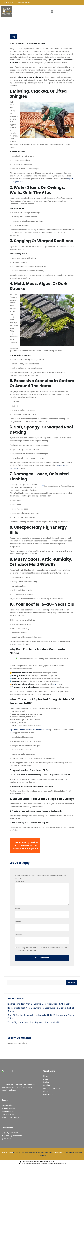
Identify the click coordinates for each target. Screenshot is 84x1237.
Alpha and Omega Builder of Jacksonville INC (32, 1152)
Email (18, 921)
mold (54, 684)
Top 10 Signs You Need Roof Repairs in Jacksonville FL (33, 1022)
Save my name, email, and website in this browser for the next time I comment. (42, 949)
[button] (52, 11)
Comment (20, 881)
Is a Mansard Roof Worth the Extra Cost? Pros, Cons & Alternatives (40, 1004)
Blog (13, 37)
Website (18, 934)
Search (71, 982)
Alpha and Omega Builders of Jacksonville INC (29, 730)
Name (18, 909)
